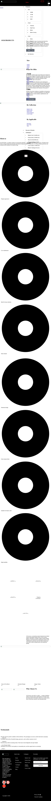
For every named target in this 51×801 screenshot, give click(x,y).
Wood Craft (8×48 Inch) (33, 139)
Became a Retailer (30, 130)
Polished (32, 25)
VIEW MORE (43, 573)
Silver (31, 50)
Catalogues (28, 132)
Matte (31, 30)
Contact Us (28, 151)
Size (29, 9)
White (31, 39)
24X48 (31, 12)
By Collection (31, 54)
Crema (31, 45)
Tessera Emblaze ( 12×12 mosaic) (33, 142)
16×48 (31, 14)
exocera (1, 7)
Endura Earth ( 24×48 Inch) (33, 137)
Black (31, 41)
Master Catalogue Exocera (34, 147)
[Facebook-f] (4, 782)
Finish (29, 23)
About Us (28, 4)
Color (29, 36)
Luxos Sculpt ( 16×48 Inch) (34, 145)
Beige (31, 43)
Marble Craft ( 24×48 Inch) (33, 135)
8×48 (31, 19)
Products (28, 6)
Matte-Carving (33, 32)
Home (27, 2)
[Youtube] (4, 786)
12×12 (31, 16)
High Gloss (32, 28)
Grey (31, 48)
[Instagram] (8, 782)
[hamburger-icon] (42, 1)
